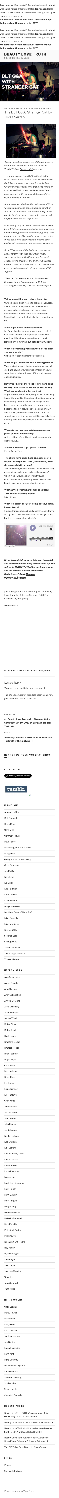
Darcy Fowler (10, 1312)
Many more (9, 1177)
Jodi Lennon (10, 1118)
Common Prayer (12, 836)
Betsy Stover (10, 1024)
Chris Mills (9, 830)
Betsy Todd (10, 1030)
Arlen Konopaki (11, 1012)
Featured (37, 671)
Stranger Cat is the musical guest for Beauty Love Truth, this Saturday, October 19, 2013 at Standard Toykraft (28, 595)
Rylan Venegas (11, 1253)
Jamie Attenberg (12, 1336)
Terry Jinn (8, 1277)
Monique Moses (12, 1212)
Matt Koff (9, 1354)
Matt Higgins (10, 1200)
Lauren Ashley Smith (14, 1153)
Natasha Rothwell (13, 1218)
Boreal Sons (10, 824)
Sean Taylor (9, 1265)
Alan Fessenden (12, 977)
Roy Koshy (9, 1247)
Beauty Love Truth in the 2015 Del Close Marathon (28, 1422)
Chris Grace (9, 1065)
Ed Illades (9, 1083)
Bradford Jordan (12, 1042)
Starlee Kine (10, 1383)
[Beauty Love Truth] (30, 795)
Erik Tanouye (10, 1095)
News (47, 671)
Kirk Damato (10, 1148)
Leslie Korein (10, 1165)
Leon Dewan (10, 894)
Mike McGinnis (11, 924)
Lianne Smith (10, 900)
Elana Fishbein (11, 1089)
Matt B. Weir (10, 1195)
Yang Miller (9, 1289)
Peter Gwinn (10, 1236)
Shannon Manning (40, 108)
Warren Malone (11, 959)
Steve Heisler (11, 1389)
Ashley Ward (10, 1018)
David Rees (9, 1318)
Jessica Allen (10, 1112)
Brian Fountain (11, 1053)
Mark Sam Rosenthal (14, 1183)
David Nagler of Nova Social (17, 847)
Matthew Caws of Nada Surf (18, 912)
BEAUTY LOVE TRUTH (25, 54)
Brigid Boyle (10, 1059)
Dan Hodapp (10, 1071)
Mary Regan (10, 1189)
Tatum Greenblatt (12, 947)
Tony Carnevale (11, 1283)
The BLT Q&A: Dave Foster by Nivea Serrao (25, 1447)
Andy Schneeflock (13, 995)
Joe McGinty (10, 871)
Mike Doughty (11, 918)
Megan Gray (10, 1206)
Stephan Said (10, 936)
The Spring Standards (14, 953)
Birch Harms (10, 1036)
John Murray (10, 1124)
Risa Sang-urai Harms (14, 1242)
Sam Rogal (9, 1259)
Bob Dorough (10, 818)
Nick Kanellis (10, 1224)
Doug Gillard (10, 853)
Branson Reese (11, 1048)
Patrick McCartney (13, 1230)
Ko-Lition (8, 883)
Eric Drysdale (10, 1330)
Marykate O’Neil (12, 906)
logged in (21, 688)
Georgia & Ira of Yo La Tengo (18, 859)
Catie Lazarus (10, 1307)
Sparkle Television (13, 1471)
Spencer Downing (13, 1377)
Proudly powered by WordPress (19, 1491)
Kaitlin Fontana (11, 1136)
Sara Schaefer (11, 1371)
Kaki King (9, 877)
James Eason (10, 1106)
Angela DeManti (12, 1001)
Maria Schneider (12, 1348)
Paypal (7, 1465)
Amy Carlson (10, 989)
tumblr (21, 578)
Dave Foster (10, 841)
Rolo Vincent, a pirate (14, 1365)
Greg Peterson (11, 865)
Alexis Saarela (11, 983)
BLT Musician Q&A (19, 671)
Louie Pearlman (11, 1171)
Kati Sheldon (10, 1142)
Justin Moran (10, 1130)
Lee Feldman (10, 888)
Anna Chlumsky (11, 1006)
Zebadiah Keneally (13, 1395)
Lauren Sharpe (11, 1159)
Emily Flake (9, 1324)
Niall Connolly (10, 930)
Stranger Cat (26, 169)
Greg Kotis (9, 1100)
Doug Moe (9, 1077)
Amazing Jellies (11, 812)
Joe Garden (9, 1342)
